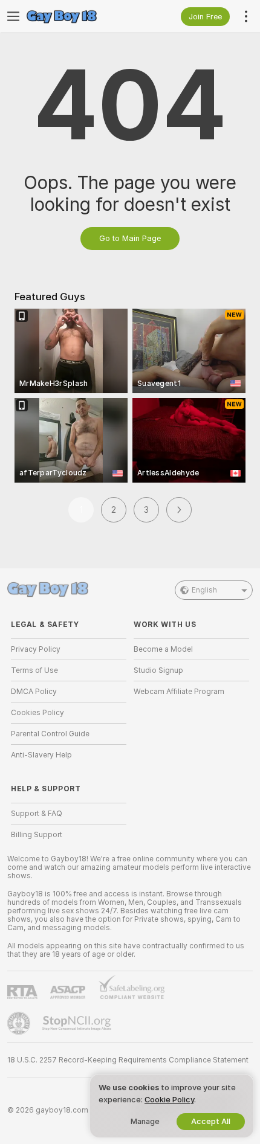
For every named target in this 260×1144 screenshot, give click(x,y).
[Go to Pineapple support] (20, 1023)
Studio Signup (158, 670)
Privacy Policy (35, 649)
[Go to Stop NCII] (78, 1023)
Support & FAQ (36, 813)
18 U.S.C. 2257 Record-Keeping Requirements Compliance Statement (128, 1060)
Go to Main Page (130, 238)
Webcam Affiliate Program (179, 691)
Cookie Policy (169, 1099)
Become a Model (163, 649)
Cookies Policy (37, 713)
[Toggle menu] (13, 16)
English (204, 590)
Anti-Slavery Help (41, 755)
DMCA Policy (34, 691)
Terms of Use (34, 670)
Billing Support (36, 835)
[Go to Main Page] (78, 16)
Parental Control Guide (50, 734)
